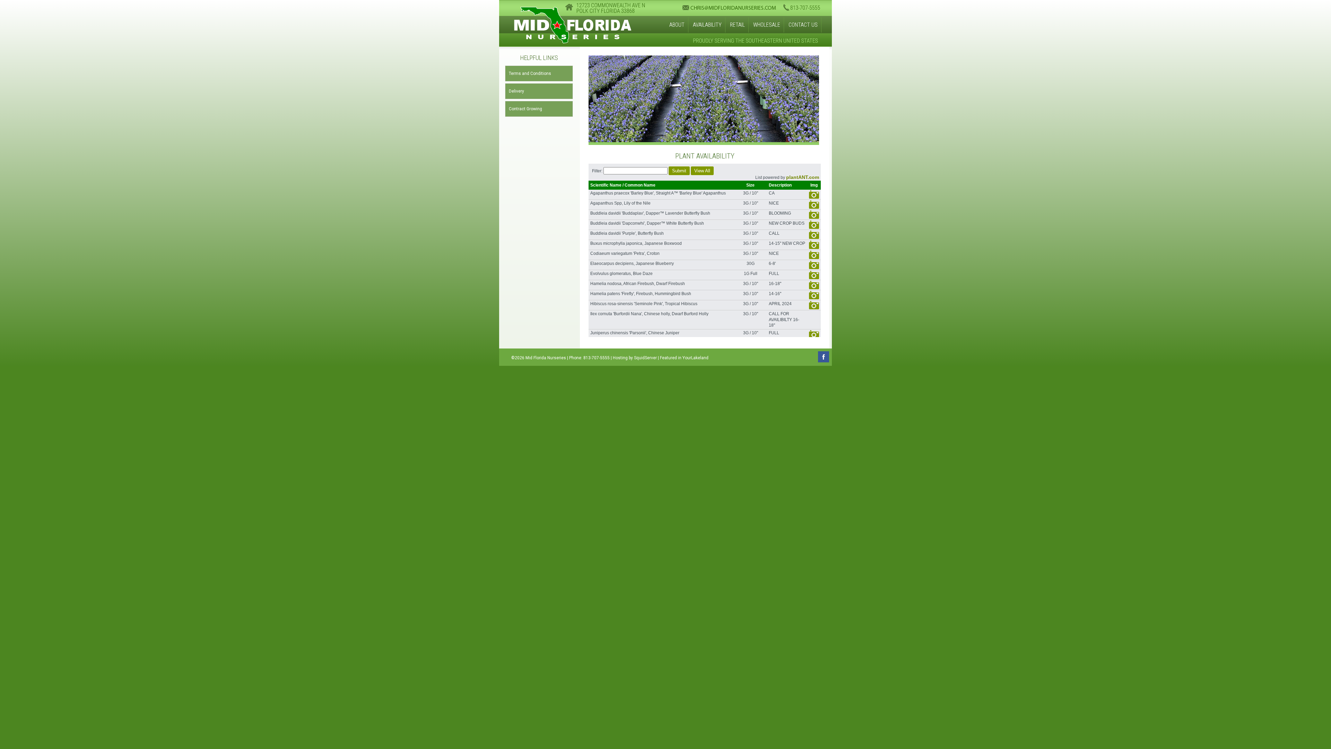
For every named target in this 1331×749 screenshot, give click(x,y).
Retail (737, 24)
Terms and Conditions (530, 73)
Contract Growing (525, 108)
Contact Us (803, 24)
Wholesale (766, 24)
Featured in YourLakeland (684, 357)
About (677, 24)
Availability (707, 24)
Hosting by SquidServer (635, 357)
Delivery (516, 91)
